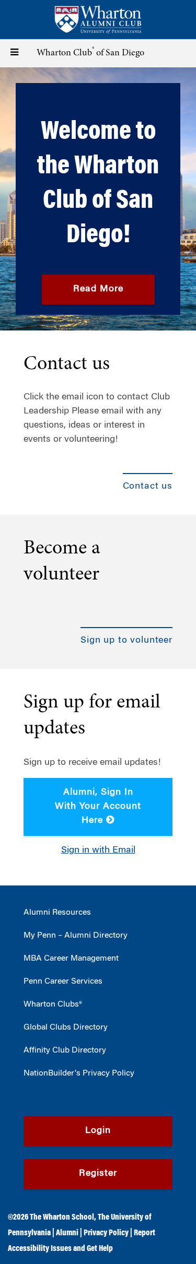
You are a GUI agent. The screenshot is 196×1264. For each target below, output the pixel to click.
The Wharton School (62, 1217)
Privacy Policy (106, 1233)
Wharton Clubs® (53, 1004)
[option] (98, 198)
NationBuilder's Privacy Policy (79, 1073)
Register (98, 1173)
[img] (98, 198)
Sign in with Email (98, 850)
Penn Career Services (63, 981)
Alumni (67, 1233)
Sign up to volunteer (126, 640)
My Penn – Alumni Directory (76, 935)
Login (98, 1131)
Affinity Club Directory (65, 1050)
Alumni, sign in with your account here (98, 806)
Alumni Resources (57, 912)
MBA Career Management (71, 958)
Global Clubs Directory (66, 1027)
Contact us (67, 364)
